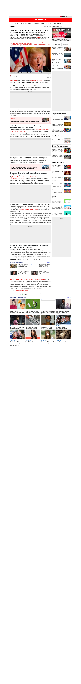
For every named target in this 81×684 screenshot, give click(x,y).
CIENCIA (42, 23)
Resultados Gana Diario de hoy (17, 16)
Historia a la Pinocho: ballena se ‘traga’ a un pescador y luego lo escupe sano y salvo (57, 61)
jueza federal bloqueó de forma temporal (28, 209)
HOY (10, 16)
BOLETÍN (65, 23)
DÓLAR (58, 23)
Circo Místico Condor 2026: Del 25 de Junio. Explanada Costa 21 (57, 179)
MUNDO (38, 23)
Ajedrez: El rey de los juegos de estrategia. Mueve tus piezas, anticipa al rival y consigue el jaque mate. (57, 214)
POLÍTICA (21, 23)
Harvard (38, 37)
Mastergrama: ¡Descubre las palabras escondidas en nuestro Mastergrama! (58, 201)
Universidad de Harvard (36, 80)
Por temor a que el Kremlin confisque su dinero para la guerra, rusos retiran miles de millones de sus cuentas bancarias (57, 119)
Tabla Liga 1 (52, 16)
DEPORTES (46, 23)
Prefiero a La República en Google (30, 294)
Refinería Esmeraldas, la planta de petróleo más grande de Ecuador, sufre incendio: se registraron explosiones (24, 168)
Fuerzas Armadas (45, 16)
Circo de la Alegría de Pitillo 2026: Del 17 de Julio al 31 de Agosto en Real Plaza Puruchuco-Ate (57, 191)
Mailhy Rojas (15, 76)
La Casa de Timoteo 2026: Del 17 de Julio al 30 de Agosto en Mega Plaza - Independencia (57, 185)
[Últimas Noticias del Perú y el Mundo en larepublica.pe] (40, 20)
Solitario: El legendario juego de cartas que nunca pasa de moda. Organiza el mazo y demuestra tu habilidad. (58, 207)
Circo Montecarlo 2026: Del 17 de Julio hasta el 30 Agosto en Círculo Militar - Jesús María (57, 173)
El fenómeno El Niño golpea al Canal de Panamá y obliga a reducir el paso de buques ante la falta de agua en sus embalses (58, 56)
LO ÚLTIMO (16, 23)
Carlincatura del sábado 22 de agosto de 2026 (57, 140)
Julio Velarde (37, 16)
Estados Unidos (25, 290)
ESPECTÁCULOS (53, 23)
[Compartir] (49, 75)
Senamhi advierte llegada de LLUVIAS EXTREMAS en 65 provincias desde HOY (58, 156)
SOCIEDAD (34, 23)
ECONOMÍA (29, 23)
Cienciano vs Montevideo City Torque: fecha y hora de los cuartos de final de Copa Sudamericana (57, 151)
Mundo (12, 26)
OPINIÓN (25, 23)
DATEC (61, 23)
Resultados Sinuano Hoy (29, 16)
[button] (10, 19)
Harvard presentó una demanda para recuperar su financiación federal (27, 279)
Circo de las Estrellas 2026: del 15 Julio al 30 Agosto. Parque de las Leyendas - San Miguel (57, 167)
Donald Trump (13, 80)
